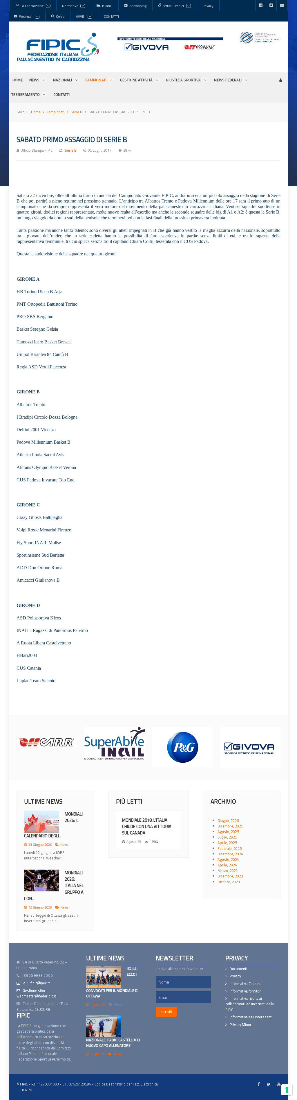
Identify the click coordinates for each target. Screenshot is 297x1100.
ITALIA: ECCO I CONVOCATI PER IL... (75, 823)
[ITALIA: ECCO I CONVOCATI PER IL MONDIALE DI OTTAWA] (103, 977)
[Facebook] (260, 5)
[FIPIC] (58, 47)
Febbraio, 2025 (230, 848)
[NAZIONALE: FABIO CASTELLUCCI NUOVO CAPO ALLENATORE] (103, 1026)
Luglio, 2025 (227, 837)
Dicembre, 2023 (230, 876)
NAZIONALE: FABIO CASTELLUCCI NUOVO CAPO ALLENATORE (113, 1042)
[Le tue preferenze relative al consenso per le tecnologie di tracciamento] (286, 1089)
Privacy (235, 976)
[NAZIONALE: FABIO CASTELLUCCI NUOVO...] (41, 878)
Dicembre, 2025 (230, 826)
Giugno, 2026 (228, 820)
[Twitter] (271, 5)
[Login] (280, 80)
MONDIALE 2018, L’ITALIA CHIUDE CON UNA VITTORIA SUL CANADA (146, 826)
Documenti (238, 969)
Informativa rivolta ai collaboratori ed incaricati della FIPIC (249, 1004)
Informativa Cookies (245, 983)
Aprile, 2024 (227, 865)
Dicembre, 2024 (230, 854)
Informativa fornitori (246, 991)
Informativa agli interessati (251, 1017)
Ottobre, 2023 (229, 882)
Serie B (71, 150)
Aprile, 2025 (227, 842)
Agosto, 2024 (228, 859)
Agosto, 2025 (228, 831)
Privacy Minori (241, 1024)
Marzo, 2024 (228, 870)
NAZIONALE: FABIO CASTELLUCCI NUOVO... (53, 895)
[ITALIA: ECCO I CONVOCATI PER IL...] (41, 822)
